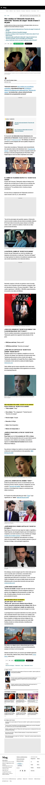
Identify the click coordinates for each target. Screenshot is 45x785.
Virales (32, 767)
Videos (38, 758)
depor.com (25, 778)
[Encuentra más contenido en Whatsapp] (11, 43)
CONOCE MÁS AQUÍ (9, 583)
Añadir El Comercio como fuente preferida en (30, 15)
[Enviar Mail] (5, 80)
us (31, 761)
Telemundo (17, 665)
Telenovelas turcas (28, 665)
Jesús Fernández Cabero (11, 80)
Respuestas (33, 758)
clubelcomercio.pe (12, 778)
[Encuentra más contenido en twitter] (8, 43)
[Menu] (2, 7)
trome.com (30, 778)
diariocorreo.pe (37, 778)
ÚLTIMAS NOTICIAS (9, 720)
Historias (32, 770)
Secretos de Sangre (10, 665)
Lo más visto (8, 669)
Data (38, 761)
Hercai (8, 139)
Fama (32, 764)
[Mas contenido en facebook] (20, 771)
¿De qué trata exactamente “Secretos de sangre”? (24, 123)
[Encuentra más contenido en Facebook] (5, 43)
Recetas (38, 767)
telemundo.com (8, 362)
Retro (38, 764)
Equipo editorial (4, 760)
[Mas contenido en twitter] (22, 771)
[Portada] (5, 759)
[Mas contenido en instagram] (25, 771)
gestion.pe (20, 778)
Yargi (22, 665)
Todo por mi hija (16, 139)
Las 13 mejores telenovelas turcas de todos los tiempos (24, 130)
